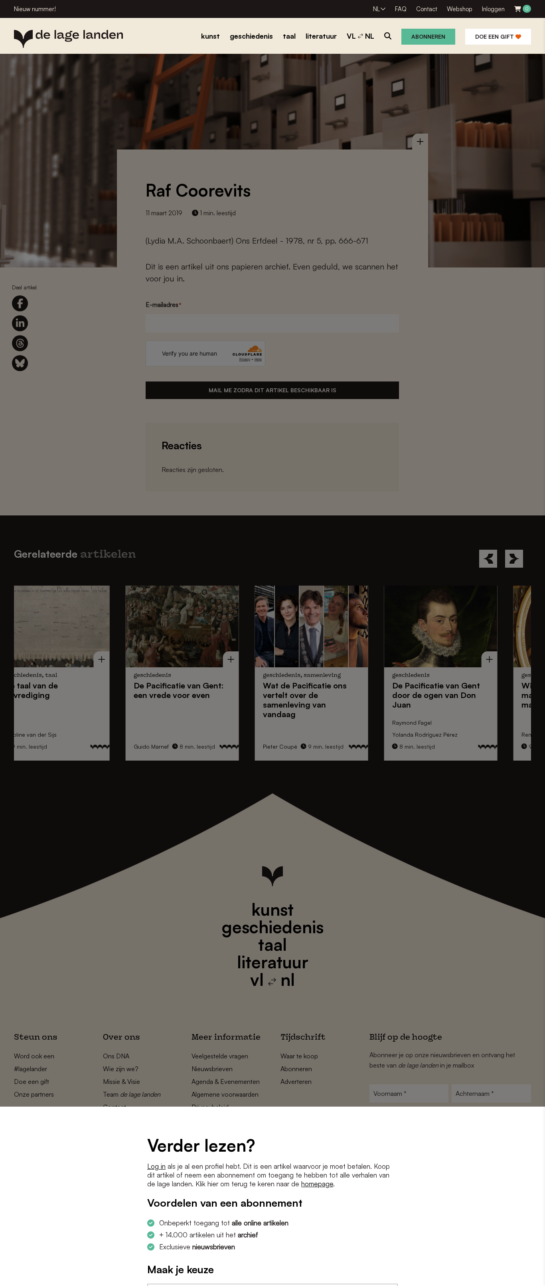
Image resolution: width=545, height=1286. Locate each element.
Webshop (459, 9)
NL (376, 9)
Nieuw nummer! (35, 9)
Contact (426, 9)
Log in (156, 1166)
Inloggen (493, 9)
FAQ (401, 9)
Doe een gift (495, 36)
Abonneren (428, 36)
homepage (317, 1184)
